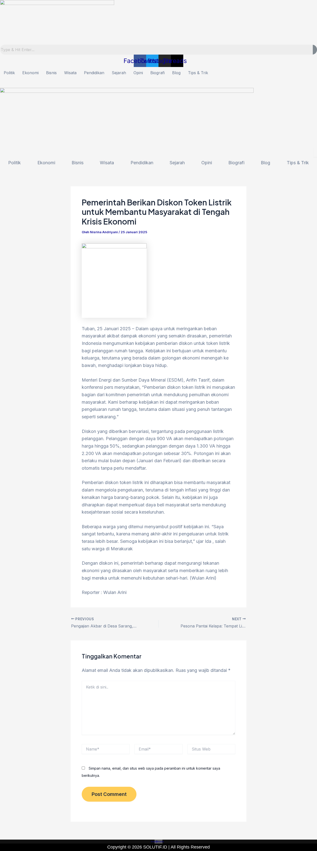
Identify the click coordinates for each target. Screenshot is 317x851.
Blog (176, 72)
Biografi (157, 72)
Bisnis (51, 72)
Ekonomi (30, 72)
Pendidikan (94, 72)
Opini (138, 72)
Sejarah (119, 72)
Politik (9, 72)
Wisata (70, 72)
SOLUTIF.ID (155, 847)
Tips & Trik (198, 72)
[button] (158, 83)
